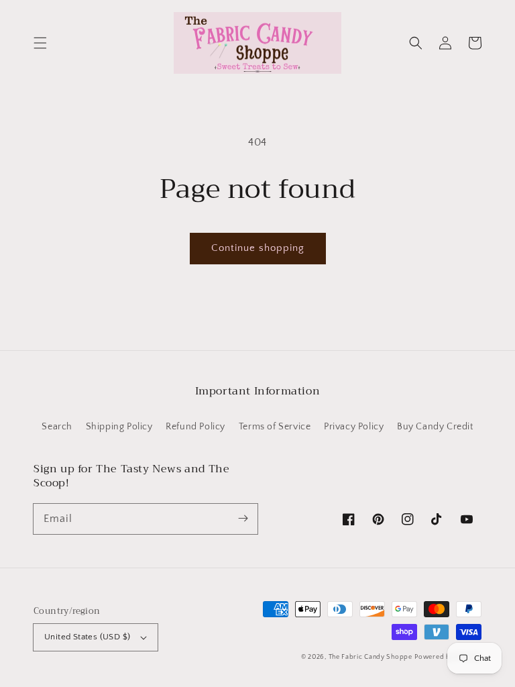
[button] (40, 43)
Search (57, 426)
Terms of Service (275, 426)
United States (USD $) (87, 636)
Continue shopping (257, 248)
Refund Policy (195, 426)
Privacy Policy (354, 426)
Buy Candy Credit (435, 426)
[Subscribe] (243, 518)
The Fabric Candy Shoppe (370, 657)
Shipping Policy (119, 426)
